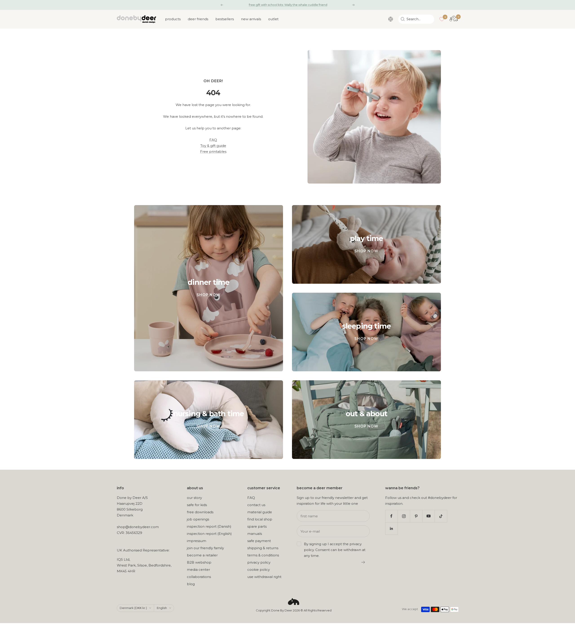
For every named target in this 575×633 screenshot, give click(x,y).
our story (194, 498)
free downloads (200, 512)
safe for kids (197, 505)
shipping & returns (262, 548)
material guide (259, 512)
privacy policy (258, 562)
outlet (273, 19)
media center (198, 569)
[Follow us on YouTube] (428, 516)
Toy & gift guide (213, 146)
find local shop (259, 519)
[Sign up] (363, 562)
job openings (198, 519)
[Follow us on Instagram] (404, 516)
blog (191, 584)
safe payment (259, 541)
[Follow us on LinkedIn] (391, 528)
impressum (196, 541)
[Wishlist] (442, 19)
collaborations (199, 577)
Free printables (213, 151)
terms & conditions (263, 555)
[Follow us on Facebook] (391, 516)
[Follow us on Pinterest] (416, 516)
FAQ (213, 140)
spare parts (257, 526)
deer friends (198, 19)
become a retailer (202, 555)
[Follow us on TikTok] (441, 516)
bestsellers (224, 19)
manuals (254, 533)
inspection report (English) (209, 533)
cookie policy (258, 569)
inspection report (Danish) (209, 526)
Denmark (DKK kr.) (133, 608)
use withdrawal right (264, 577)
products (173, 19)
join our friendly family (205, 548)
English (162, 608)
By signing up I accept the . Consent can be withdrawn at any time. (334, 550)
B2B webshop (199, 562)
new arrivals (251, 19)
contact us (256, 505)
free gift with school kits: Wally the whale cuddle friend (288, 5)
